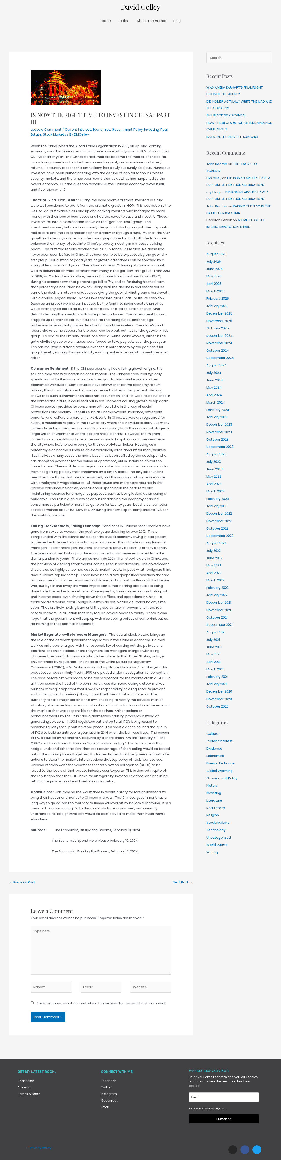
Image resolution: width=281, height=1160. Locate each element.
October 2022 (217, 528)
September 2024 (220, 357)
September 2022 (219, 535)
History (212, 785)
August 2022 (216, 543)
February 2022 (217, 587)
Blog (177, 20)
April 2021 (213, 661)
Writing (212, 852)
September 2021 (219, 624)
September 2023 (220, 446)
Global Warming (219, 770)
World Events (216, 844)
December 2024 (219, 335)
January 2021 (216, 684)
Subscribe (223, 1119)
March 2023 (215, 491)
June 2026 (214, 268)
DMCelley (213, 178)
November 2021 (218, 610)
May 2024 (214, 387)
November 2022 (219, 521)
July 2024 (213, 372)
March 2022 (215, 580)
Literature (214, 800)
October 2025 (217, 328)
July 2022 (213, 550)
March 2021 (215, 669)
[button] (123, 21)
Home (106, 20)
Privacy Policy (40, 1148)
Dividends (214, 748)
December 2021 (218, 602)
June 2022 (214, 558)
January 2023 (217, 506)
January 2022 (216, 595)
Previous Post (22, 882)
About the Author (152, 20)
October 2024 (217, 350)
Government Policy (127, 129)
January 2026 (217, 306)
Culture (212, 733)
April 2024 (214, 395)
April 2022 (213, 572)
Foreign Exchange (220, 763)
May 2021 (213, 654)
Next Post (183, 882)
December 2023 (219, 424)
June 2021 (214, 647)
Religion (212, 815)
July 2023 (213, 461)
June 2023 (214, 469)
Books (122, 20)
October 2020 (217, 706)
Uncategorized (218, 837)
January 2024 (217, 417)
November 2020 (219, 699)
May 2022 (213, 565)
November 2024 (219, 343)
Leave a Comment (46, 129)
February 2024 (217, 409)
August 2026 (216, 254)
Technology (215, 830)
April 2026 (214, 283)
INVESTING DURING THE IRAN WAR (232, 136)
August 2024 (216, 365)
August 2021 (215, 632)
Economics (101, 129)
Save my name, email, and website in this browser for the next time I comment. (101, 1003)
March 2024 (215, 402)
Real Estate (215, 807)
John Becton (216, 164)
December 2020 (219, 691)
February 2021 (217, 676)
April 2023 (214, 483)
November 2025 (219, 321)
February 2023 (217, 498)
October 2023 (217, 439)
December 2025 (219, 313)
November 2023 (219, 432)
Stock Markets (54, 134)
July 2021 (213, 639)
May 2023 (213, 476)
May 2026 (213, 276)
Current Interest (78, 129)
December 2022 (219, 513)
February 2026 (217, 298)
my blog (213, 192)
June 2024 (214, 380)
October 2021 (217, 617)
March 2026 (215, 291)
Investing (151, 129)
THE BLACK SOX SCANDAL (226, 115)
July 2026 (213, 261)
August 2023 (216, 454)
